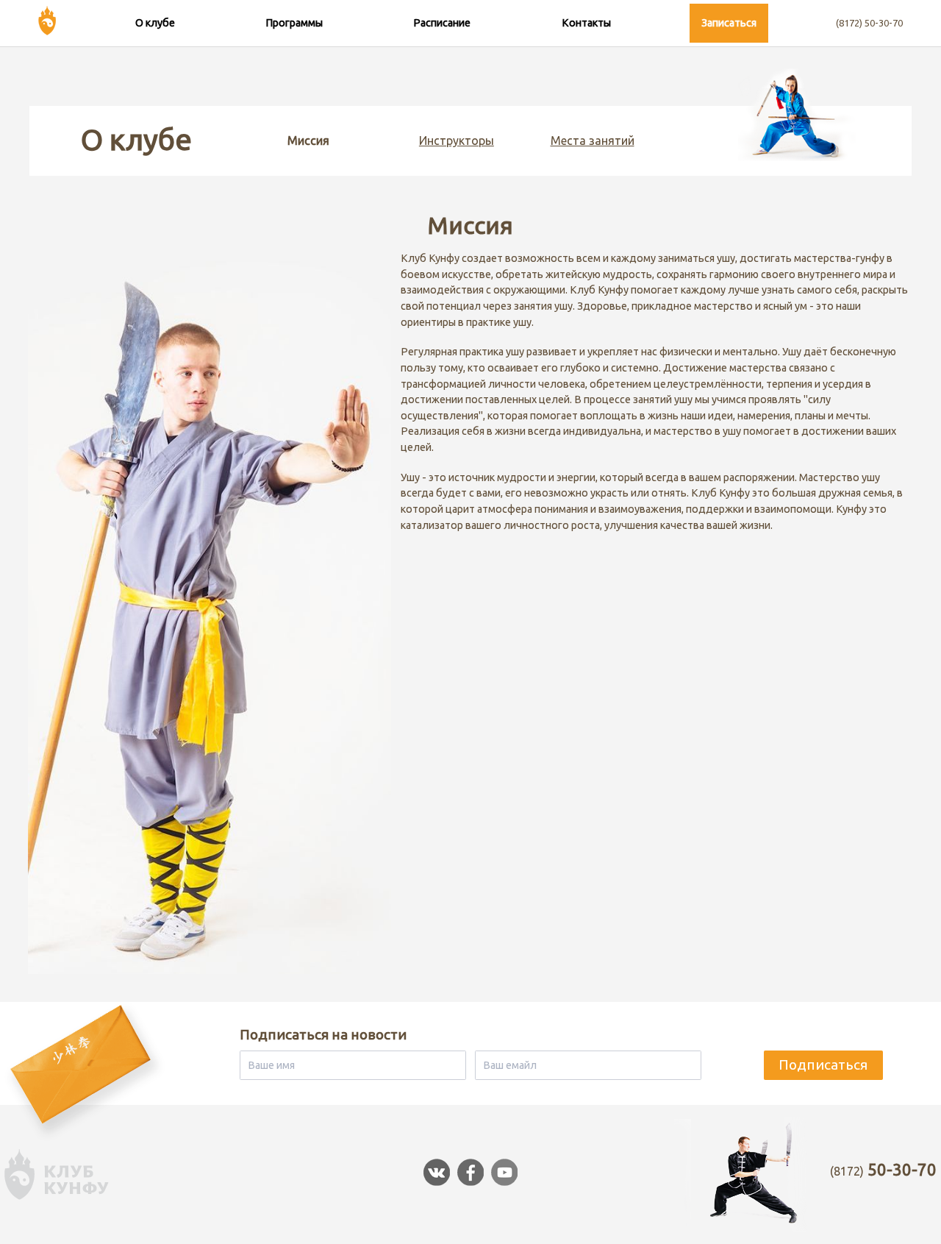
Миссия (308, 140)
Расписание (441, 23)
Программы (294, 23)
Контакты (586, 23)
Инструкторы (456, 140)
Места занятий (592, 140)
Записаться (728, 23)
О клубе (155, 23)
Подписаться (823, 1064)
